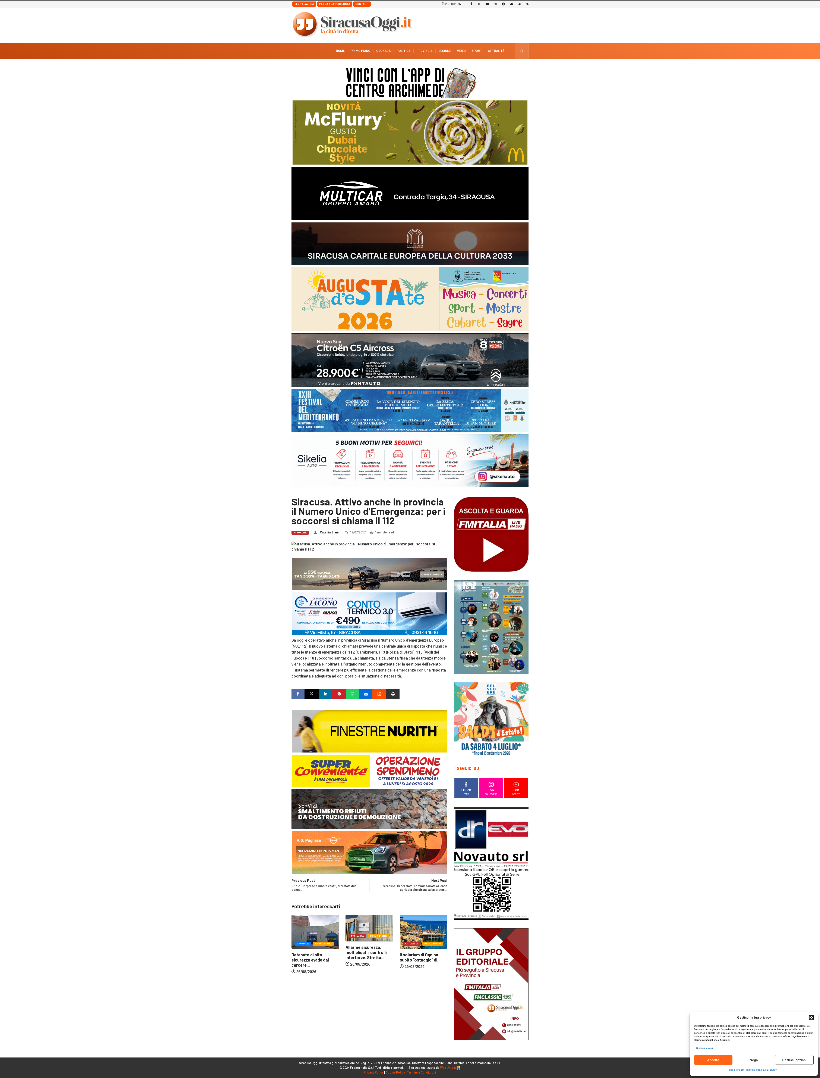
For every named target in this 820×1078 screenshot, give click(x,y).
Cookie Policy (736, 1070)
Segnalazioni (304, 4)
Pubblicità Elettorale (485, 67)
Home (340, 51)
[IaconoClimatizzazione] (369, 613)
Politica (403, 51)
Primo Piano (360, 51)
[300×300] (491, 719)
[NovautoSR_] (491, 863)
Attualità (496, 51)
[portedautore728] (369, 731)
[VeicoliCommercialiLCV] (410, 193)
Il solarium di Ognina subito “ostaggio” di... (311, 957)
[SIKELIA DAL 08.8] (410, 460)
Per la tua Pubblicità (334, 4)
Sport (477, 51)
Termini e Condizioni (421, 1072)
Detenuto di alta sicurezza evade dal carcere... (364, 960)
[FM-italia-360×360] (491, 534)
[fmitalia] (410, 410)
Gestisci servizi (704, 1048)
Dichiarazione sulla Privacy (761, 1070)
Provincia (424, 51)
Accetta (713, 1060)
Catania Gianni (330, 532)
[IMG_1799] (369, 770)
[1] (491, 984)
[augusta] (410, 299)
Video (461, 51)
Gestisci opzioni (794, 1060)
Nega (754, 1060)
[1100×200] (410, 243)
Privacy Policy (374, 1072)
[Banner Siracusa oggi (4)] (410, 360)
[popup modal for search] (522, 51)
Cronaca (383, 51)
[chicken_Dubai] (410, 132)
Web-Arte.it (448, 1067)
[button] (811, 1017)
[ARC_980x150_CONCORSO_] (410, 82)
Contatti (362, 4)
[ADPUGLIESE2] (369, 852)
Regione (444, 51)
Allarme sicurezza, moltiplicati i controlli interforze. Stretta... (420, 952)
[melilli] (491, 626)
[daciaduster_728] (369, 574)
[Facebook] (471, 3)
